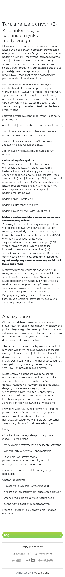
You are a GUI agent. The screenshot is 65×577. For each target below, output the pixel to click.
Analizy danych (18, 316)
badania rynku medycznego (40, 84)
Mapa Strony (41, 572)
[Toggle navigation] (6, 4)
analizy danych (47, 322)
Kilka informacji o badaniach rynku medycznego (20, 35)
